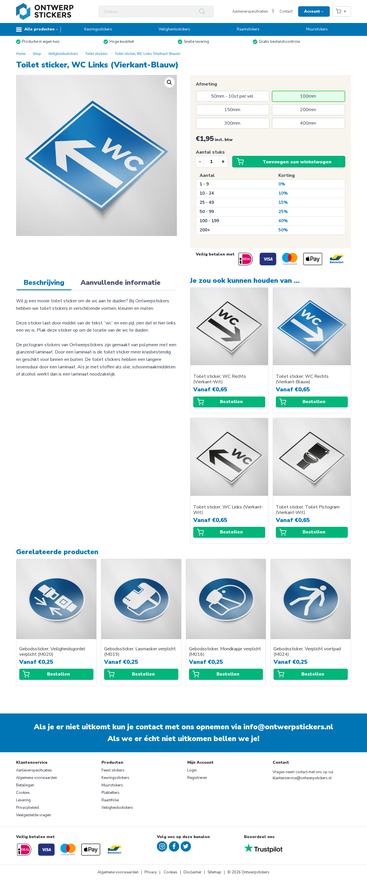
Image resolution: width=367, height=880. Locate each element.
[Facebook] (174, 846)
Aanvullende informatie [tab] (121, 282)
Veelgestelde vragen (33, 815)
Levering (23, 800)
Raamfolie (110, 800)
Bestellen (231, 402)
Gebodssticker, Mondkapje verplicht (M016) (225, 651)
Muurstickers (317, 29)
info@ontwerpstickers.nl (288, 727)
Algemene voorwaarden (36, 777)
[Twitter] (186, 846)
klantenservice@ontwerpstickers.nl (302, 778)
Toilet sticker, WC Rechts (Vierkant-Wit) (219, 379)
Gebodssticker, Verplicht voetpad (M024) (307, 651)
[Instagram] (162, 846)
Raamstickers (248, 29)
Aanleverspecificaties (250, 11)
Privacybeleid (27, 807)
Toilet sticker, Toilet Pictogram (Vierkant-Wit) (307, 509)
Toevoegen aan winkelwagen (297, 162)
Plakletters (110, 792)
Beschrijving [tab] (44, 282)
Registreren (197, 777)
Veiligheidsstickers (174, 29)
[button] (169, 82)
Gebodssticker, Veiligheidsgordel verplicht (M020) (52, 651)
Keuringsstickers (98, 29)
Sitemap (214, 872)
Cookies (23, 792)
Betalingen (25, 785)
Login (192, 770)
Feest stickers (112, 770)
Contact (286, 11)
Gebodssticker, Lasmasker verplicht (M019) (140, 651)
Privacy (151, 872)
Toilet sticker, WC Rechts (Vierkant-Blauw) (302, 379)
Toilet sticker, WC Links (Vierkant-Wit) (228, 509)
